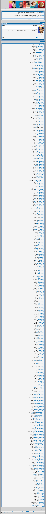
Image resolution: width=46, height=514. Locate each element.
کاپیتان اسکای (37, 93)
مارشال (37, 150)
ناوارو (35, 406)
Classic (35, 47)
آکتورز (38, 496)
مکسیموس (37, 212)
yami (35, 115)
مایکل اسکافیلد (37, 145)
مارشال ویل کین (38, 235)
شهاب (37, 195)
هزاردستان (40, 500)
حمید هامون (37, 87)
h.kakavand (35, 201)
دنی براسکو (37, 139)
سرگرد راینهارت (38, 263)
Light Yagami (32, 401)
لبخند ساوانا (35, 448)
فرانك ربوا (39, 252)
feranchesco (37, 261)
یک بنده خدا (39, 295)
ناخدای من (37, 167)
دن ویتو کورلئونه (35, 62)
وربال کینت (37, 125)
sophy (36, 475)
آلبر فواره (39, 388)
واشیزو (39, 369)
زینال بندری (39, 335)
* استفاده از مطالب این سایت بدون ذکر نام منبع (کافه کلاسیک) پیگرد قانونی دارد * (26, 511)
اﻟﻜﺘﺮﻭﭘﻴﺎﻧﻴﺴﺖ (39, 283)
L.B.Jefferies (37, 379)
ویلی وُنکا (35, 423)
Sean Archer (32, 457)
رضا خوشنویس (35, 397)
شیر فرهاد (39, 310)
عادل (39, 311)
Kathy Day (37, 286)
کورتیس (39, 320)
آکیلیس (35, 463)
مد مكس (39, 215)
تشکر (43, 154)
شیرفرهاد (35, 454)
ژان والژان (39, 273)
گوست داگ (39, 356)
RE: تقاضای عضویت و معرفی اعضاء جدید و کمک (39, 457)
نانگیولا (37, 155)
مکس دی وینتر (38, 282)
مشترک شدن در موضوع (42, 509)
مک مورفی (39, 348)
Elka (37, 291)
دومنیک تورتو (39, 341)
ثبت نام (37, 9)
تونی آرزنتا (39, 375)
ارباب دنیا (39, 236)
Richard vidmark (34, 68)
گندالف (37, 207)
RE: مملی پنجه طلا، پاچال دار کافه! (40, 117)
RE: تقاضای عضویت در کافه (41, 44)
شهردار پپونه (39, 304)
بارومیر (39, 317)
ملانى (39, 269)
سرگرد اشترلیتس (34, 418)
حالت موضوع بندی (5, 23)
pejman (33, 426)
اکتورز (39, 232)
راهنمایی (2, 8)
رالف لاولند (38, 481)
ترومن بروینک (37, 80)
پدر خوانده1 (39, 392)
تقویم (4, 8)
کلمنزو (35, 398)
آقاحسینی (35, 452)
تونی (39, 298)
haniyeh (33, 428)
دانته (39, 224)
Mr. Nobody (36, 487)
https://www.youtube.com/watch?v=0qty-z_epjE (36, 16)
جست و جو (11, 8)
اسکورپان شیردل (33, 431)
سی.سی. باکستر (35, 179)
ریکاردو (35, 447)
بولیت (39, 255)
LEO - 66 (37, 328)
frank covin (33, 412)
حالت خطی (3, 23)
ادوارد (39, 385)
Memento (36, 359)
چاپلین (37, 121)
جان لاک (39, 240)
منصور (38, 288)
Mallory (35, 56)
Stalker (37, 305)
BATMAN (36, 165)
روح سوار (38, 484)
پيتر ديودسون (37, 193)
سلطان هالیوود (38, 302)
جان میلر (35, 419)
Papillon (36, 258)
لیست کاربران (7, 8)
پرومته (37, 130)
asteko (37, 299)
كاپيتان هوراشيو (38, 373)
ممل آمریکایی (42, 15)
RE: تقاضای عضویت (42, 214)
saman (33, 456)
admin (35, 127)
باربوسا (36, 86)
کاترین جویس (37, 146)
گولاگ (39, 322)
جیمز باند (35, 446)
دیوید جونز (38, 471)
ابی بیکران (39, 238)
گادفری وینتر (39, 242)
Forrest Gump (33, 465)
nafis (35, 210)
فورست (34, 420)
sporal (35, 99)
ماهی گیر (39, 345)
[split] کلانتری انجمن (42, 506)
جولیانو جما (35, 432)
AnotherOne (37, 223)
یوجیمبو (39, 351)
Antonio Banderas (34, 109)
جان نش (39, 325)
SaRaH (37, 326)
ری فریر (39, 233)
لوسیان (37, 184)
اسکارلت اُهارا (37, 100)
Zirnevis (35, 49)
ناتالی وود (37, 133)
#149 (2, 25)
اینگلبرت (41, 154)
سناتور (37, 204)
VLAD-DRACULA (36, 364)
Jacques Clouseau (35, 190)
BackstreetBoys (35, 78)
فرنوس (37, 183)
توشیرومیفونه (39, 303)
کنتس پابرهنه (42, 12)
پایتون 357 (37, 162)
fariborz (37, 239)
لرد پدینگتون (37, 480)
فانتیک (39, 307)
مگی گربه (37, 65)
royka (36, 477)
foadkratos (37, 367)
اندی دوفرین (39, 270)
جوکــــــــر (35, 451)
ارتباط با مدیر (34, 511)
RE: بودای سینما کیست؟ (41, 504)
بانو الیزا (35, 462)
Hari (37, 362)
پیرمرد (38, 357)
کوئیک (38, 491)
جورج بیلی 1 (39, 264)
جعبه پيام (2, 9)
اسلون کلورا (38, 493)
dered (35, 168)
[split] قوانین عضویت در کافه (41, 503)
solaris (37, 254)
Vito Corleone (35, 88)
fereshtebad (35, 55)
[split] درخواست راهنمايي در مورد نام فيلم (40, 502)
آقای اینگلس (35, 394)
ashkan (36, 112)
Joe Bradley (37, 249)
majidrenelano (36, 227)
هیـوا (39, 350)
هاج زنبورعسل (38, 274)
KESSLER (35, 71)
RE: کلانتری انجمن (42, 497)
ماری (36, 52)
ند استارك (35, 395)
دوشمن (39, 391)
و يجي (37, 72)
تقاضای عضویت (42, 296)
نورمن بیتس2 (38, 338)
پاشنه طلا (37, 114)
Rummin (35, 171)
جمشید (35, 453)
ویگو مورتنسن (35, 400)
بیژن (35, 416)
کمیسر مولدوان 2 (36, 189)
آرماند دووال (35, 435)
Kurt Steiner (37, 300)
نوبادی (39, 294)
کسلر (39, 214)
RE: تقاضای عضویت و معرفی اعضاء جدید (40, 394)
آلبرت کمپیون (35, 440)
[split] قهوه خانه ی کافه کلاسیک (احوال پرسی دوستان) (39, 505)
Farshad (36, 94)
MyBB (4, 512)
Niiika (35, 205)
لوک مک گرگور (37, 478)
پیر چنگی (39, 382)
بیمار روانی (37, 44)
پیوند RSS (11, 511)
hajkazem (37, 361)
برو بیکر (39, 266)
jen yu (37, 353)
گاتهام (35, 459)
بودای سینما (38, 503)
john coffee (37, 332)
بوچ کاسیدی (39, 499)
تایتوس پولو (35, 434)
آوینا (37, 143)
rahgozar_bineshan (35, 354)
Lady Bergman (36, 248)
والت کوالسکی (35, 409)
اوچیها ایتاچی (38, 472)
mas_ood (35, 198)
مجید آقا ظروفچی (37, 181)
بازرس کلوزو (39, 506)
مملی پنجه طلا (42, 116)
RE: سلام (42, 209)
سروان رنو (37, 46)
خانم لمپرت (35, 468)
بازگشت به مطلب (15, 511)
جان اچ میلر (37, 192)
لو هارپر (39, 313)
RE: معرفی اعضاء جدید (42, 471)
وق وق (37, 103)
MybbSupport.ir (8, 512)
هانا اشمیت (39, 319)
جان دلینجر (39, 376)
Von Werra (35, 64)
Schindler (37, 245)
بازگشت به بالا (18, 511)
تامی (35, 429)
